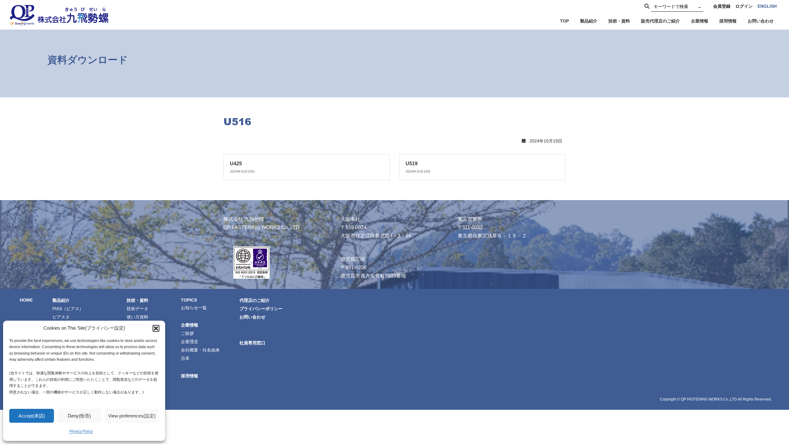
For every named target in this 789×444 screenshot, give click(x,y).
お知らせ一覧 (194, 307)
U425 (236, 163)
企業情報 (189, 325)
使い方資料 (137, 316)
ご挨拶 (187, 333)
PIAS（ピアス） (68, 308)
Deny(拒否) (79, 415)
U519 (412, 163)
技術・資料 (137, 300)
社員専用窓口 (252, 342)
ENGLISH (767, 6)
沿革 (185, 358)
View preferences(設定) (132, 415)
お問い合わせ (252, 316)
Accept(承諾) (31, 415)
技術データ (137, 308)
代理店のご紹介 (254, 300)
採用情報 (189, 375)
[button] (156, 328)
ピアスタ (61, 316)
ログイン (744, 6)
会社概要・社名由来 (200, 349)
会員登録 (721, 6)
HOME (26, 299)
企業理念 (189, 341)
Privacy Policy (81, 431)
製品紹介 (61, 300)
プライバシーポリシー (261, 308)
